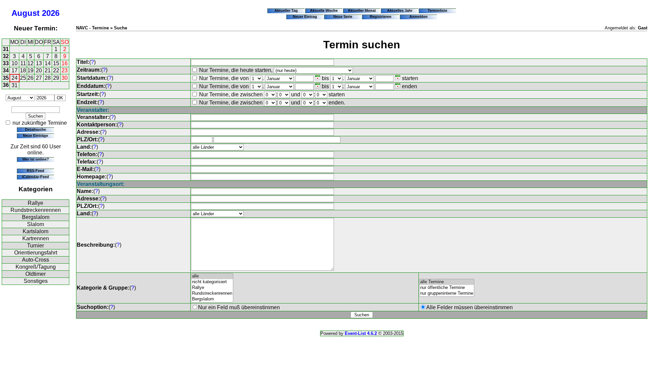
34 (6, 70)
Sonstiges (36, 281)
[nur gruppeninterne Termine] (446, 293)
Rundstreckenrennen (35, 210)
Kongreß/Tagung (36, 267)
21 (48, 70)
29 (56, 78)
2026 (50, 13)
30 (65, 78)
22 (56, 70)
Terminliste (437, 10)
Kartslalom (35, 231)
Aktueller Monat (362, 10)
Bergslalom (35, 217)
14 (48, 63)
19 (30, 70)
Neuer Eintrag (305, 17)
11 (23, 63)
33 (6, 63)
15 (56, 63)
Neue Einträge (35, 135)
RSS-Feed (35, 171)
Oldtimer (35, 274)
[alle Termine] (446, 282)
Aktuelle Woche (324, 10)
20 (39, 70)
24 (14, 78)
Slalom (35, 224)
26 (30, 78)
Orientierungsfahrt (35, 253)
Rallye (35, 203)
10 (14, 63)
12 (30, 63)
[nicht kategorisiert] (212, 282)
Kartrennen (35, 238)
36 (6, 85)
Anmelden (418, 17)
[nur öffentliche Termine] (446, 288)
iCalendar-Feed (35, 177)
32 (6, 56)
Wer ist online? (35, 159)
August (25, 13)
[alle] (212, 276)
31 (6, 49)
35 (6, 78)
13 (39, 63)
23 (65, 70)
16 (65, 63)
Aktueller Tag (286, 10)
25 (23, 78)
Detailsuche (35, 129)
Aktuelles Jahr (399, 10)
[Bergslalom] (212, 299)
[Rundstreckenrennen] (212, 293)
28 (48, 78)
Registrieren (380, 17)
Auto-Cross (35, 260)
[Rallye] (212, 288)
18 (23, 70)
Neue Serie (342, 17)
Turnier (35, 245)
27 (39, 78)
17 (14, 70)
